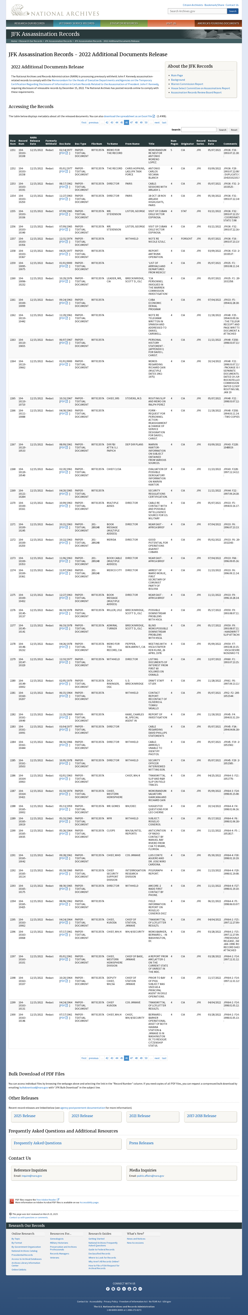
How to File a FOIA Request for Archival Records (104, 1267)
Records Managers (59, 1253)
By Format (17, 1242)
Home (14, 41)
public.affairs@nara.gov (150, 1175)
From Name (132, 143)
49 (141, 122)
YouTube (129, 1289)
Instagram (119, 1289)
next (157, 122)
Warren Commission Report (187, 84)
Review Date (212, 142)
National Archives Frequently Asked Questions (103, 1244)
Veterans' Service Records (76, 23)
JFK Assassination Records (58, 41)
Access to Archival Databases (27, 1258)
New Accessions (135, 1242)
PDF (62, 153)
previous (94, 122)
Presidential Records (22, 1254)
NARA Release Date (35, 140)
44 (116, 122)
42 (107, 122)
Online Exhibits (19, 1269)
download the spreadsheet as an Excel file (128, 116)
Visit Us (171, 23)
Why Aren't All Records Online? (104, 1261)
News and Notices (136, 1238)
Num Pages (174, 142)
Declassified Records (99, 1253)
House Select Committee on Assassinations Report (200, 88)
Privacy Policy (111, 1301)
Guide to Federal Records (102, 1249)
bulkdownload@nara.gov (33, 1087)
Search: (176, 129)
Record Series (201, 142)
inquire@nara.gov (32, 1175)
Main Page (177, 75)
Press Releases (141, 1143)
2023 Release (82, 1116)
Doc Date (65, 143)
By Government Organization (26, 1246)
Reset (234, 129)
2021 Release (139, 1116)
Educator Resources (124, 23)
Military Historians (59, 1242)
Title (151, 143)
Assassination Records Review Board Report (196, 92)
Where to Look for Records (102, 1257)
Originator (187, 143)
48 (136, 122)
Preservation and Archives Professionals (63, 1248)
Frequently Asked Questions (38, 1143)
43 (112, 122)
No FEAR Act (155, 1301)
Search (232, 11)
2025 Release (24, 1116)
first (84, 122)
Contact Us (232, 5)
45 (121, 122)
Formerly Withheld (51, 142)
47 (131, 122)
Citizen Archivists (193, 5)
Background (178, 79)
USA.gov (167, 1301)
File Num (96, 143)
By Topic (16, 1238)
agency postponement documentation (82, 1107)
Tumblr (124, 1289)
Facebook (108, 1289)
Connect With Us (124, 1283)
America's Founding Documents (218, 23)
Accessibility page (89, 1202)
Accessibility (96, 1301)
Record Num (23, 142)
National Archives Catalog (24, 1250)
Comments (230, 143)
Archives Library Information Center (26, 1264)
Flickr (140, 1289)
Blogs (135, 1289)
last (164, 122)
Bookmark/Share (214, 5)
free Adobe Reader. (46, 1199)
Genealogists (57, 1238)
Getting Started (96, 1238)
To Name (112, 143)
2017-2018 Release (201, 1116)
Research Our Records (30, 23)
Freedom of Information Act (133, 1301)
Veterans (54, 1257)
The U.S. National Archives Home (55, 10)
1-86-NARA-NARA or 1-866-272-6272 (124, 1309)
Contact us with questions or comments (28, 1217)
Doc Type (80, 143)
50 (146, 122)
